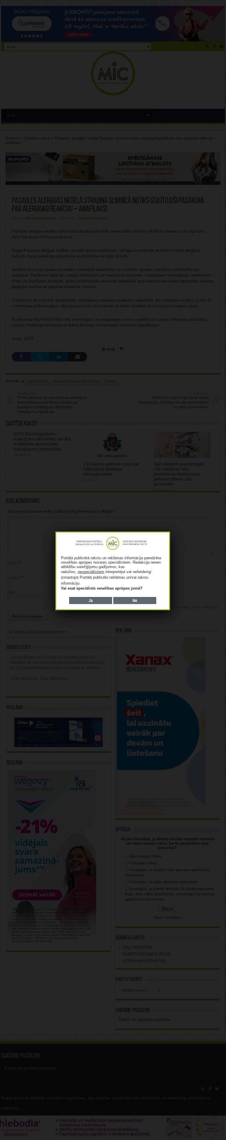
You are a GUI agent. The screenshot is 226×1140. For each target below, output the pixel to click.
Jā (91, 600)
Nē (134, 600)
